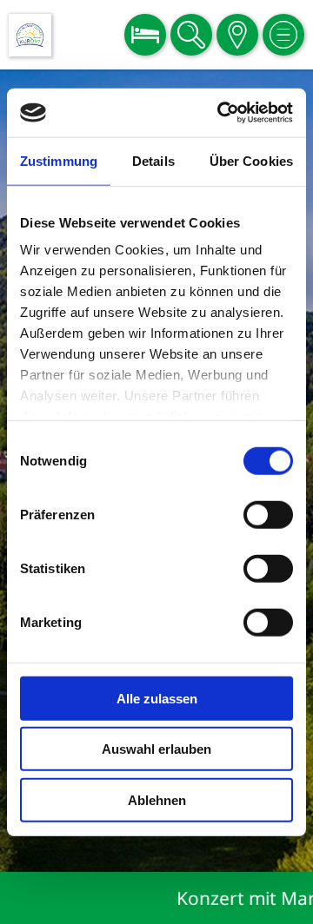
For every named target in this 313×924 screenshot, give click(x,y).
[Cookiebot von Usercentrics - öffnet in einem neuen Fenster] (221, 113)
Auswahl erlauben (156, 749)
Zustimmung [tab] (58, 160)
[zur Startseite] (30, 35)
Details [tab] (153, 160)
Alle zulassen (157, 697)
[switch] (268, 514)
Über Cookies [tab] (251, 160)
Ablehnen (157, 799)
